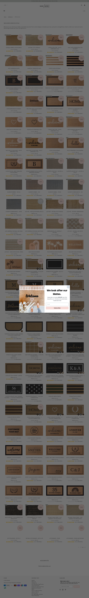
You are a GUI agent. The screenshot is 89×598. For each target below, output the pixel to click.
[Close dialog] (68, 287)
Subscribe (57, 308)
